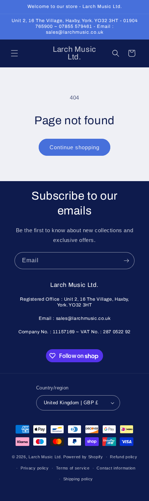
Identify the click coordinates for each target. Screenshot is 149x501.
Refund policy (123, 457)
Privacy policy (35, 468)
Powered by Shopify (83, 457)
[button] (14, 53)
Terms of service (73, 468)
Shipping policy (78, 479)
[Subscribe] (126, 260)
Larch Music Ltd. (45, 457)
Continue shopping (74, 147)
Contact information (116, 468)
